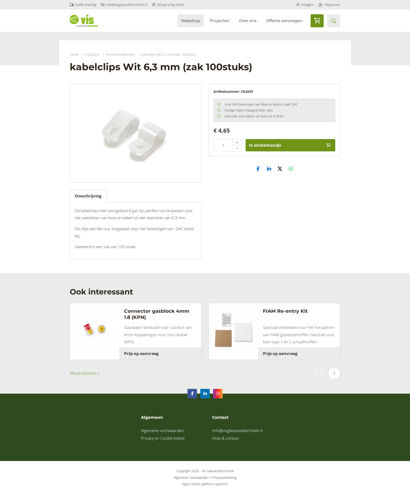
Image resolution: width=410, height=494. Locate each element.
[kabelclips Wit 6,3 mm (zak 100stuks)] (136, 133)
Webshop (190, 20)
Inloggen (307, 4)
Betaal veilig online (170, 4)
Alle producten (83, 373)
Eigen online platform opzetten (205, 484)
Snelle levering (85, 4)
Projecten (219, 20)
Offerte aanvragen (284, 20)
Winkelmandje (317, 20)
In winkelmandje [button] (265, 145)
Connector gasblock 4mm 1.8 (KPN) (156, 314)
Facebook (192, 393)
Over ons (247, 20)
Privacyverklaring (224, 477)
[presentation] (319, 373)
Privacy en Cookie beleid (162, 438)
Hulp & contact (225, 438)
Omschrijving (88, 196)
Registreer (332, 4)
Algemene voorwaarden (162, 430)
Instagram (218, 393)
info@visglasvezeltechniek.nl (126, 4)
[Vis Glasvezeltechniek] (84, 20)
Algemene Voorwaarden (191, 477)
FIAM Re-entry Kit (285, 311)
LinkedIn (205, 393)
